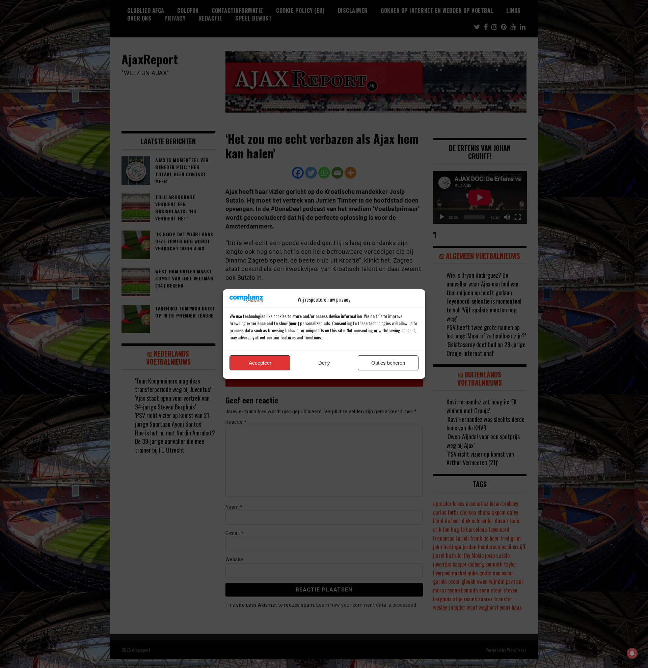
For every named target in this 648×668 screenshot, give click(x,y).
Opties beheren (388, 363)
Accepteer (260, 363)
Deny (324, 363)
